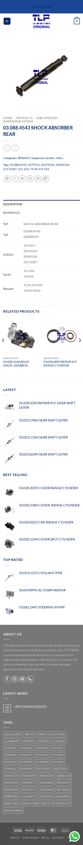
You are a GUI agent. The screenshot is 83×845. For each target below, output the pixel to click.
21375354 (46, 796)
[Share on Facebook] (14, 178)
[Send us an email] (22, 679)
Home (7, 118)
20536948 (11, 789)
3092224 (42, 748)
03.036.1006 (12, 734)
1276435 (60, 741)
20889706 (11, 796)
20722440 (46, 789)
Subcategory (47, 118)
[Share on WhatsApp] (7, 178)
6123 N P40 (57, 734)
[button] (7, 21)
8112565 (42, 755)
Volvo (59, 158)
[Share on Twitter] (22, 178)
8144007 (26, 762)
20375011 (60, 768)
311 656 (23, 169)
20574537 (29, 789)
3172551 (58, 748)
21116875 (29, 796)
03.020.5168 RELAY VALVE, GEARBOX (16, 363)
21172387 (10, 169)
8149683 (26, 768)
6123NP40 (11, 741)
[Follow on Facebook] (7, 679)
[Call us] (30, 679)
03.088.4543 (18, 165)
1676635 (26, 748)
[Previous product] (15, 148)
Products (24, 118)
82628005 (63, 796)
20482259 (46, 775)
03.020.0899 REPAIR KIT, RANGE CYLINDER (60, 363)
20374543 (48, 165)
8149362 (10, 768)
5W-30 (29, 734)
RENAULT (24, 158)
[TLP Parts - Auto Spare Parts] (42, 21)
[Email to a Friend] (30, 178)
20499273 (29, 782)
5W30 (42, 734)
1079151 (34, 165)
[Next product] (7, 148)
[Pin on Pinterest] (37, 178)
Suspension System (18, 121)
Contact (58, 837)
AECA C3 (48, 803)
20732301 (63, 789)
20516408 (46, 782)
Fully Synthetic (13, 810)
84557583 (11, 803)
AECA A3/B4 (30, 803)
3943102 (10, 755)
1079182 (44, 741)
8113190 (10, 762)
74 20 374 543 (39, 169)
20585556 (63, 165)
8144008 (42, 762)
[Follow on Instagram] (14, 679)
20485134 (63, 775)
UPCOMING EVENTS (30, 706)
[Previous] (3, 349)
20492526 (11, 782)
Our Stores (30, 837)
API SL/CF (63, 803)
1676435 (10, 748)
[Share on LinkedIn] (45, 178)
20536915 (63, 782)
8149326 (58, 762)
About (15, 837)
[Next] (79, 349)
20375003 (43, 768)
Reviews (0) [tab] (11, 212)
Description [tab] (12, 204)
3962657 (26, 755)
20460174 (11, 775)
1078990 (28, 741)
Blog (45, 837)
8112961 (58, 755)
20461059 (29, 775)
